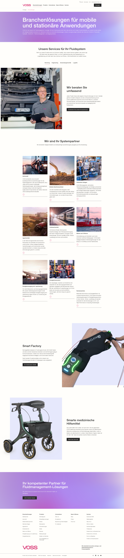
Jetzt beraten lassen (29, 498)
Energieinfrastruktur (26, 536)
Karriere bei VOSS (90, 516)
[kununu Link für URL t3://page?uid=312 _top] (98, 555)
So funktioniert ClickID (30, 364)
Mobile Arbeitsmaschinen (28, 521)
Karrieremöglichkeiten (91, 526)
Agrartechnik (25, 526)
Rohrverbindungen (43, 526)
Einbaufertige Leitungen (44, 519)
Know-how (73, 521)
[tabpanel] (62, 98)
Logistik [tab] (75, 62)
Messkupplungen (42, 533)
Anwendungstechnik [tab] (65, 62)
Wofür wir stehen (90, 524)
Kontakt (98, 5)
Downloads (86, 2)
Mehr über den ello (73, 439)
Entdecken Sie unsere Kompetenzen (78, 109)
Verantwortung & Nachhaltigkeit (61, 521)
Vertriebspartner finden (96, 2)
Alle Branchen (25, 516)
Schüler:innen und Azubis (92, 533)
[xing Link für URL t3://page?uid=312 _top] (93, 555)
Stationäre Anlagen (26, 524)
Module (40, 521)
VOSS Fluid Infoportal (42, 555)
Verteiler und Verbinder (43, 536)
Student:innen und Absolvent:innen (93, 531)
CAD (90, 2)
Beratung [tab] (47, 62)
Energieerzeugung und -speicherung (30, 533)
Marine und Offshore (27, 531)
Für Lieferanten (58, 524)
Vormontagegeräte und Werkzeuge (43, 539)
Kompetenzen (58, 519)
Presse (72, 519)
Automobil (25, 519)
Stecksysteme (42, 524)
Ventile (40, 528)
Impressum (49, 555)
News (72, 516)
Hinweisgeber (64, 555)
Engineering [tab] (55, 62)
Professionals (89, 528)
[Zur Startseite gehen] (27, 5)
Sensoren (41, 531)
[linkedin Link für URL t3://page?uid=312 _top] (95, 555)
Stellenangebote (90, 519)
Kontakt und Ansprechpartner (92, 538)
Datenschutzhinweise (57, 555)
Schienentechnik (26, 528)
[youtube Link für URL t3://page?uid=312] (100, 555)
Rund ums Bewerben (91, 536)
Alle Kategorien (42, 516)
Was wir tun (89, 521)
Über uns (57, 516)
